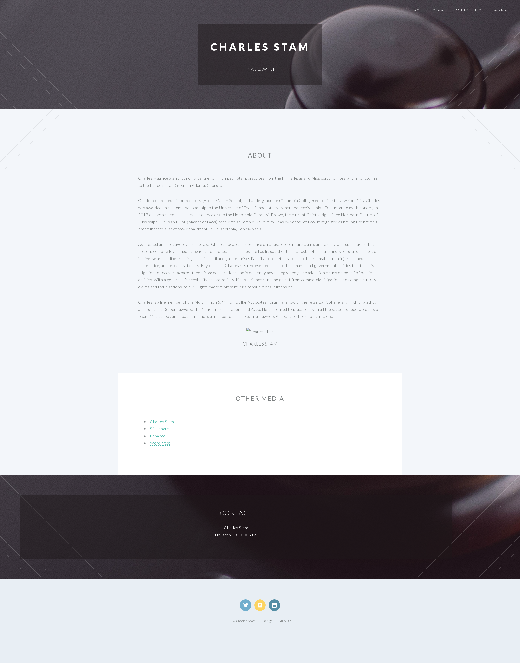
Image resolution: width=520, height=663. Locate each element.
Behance (157, 435)
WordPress (160, 442)
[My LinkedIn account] (274, 605)
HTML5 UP (282, 621)
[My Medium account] (260, 605)
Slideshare (159, 428)
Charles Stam (162, 421)
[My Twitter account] (245, 605)
